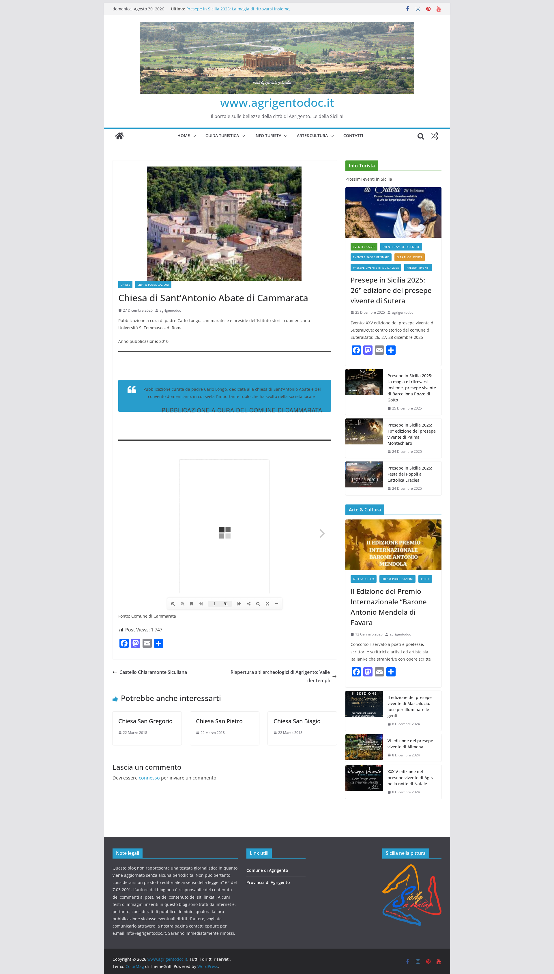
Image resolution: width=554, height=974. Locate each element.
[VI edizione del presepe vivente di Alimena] (364, 748)
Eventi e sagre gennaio (371, 257)
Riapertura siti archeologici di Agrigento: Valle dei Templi (280, 676)
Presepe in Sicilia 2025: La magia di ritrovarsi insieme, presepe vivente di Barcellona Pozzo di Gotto (412, 388)
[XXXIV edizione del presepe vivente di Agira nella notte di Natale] (364, 782)
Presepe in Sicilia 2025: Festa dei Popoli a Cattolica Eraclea (410, 474)
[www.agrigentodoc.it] (119, 136)
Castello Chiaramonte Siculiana (153, 672)
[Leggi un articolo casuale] (434, 136)
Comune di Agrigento (267, 870)
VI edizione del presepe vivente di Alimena (410, 743)
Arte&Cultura (312, 135)
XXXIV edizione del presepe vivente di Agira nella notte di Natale (411, 777)
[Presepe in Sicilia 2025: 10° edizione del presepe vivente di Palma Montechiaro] (364, 438)
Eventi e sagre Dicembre (401, 247)
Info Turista (267, 135)
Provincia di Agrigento (268, 882)
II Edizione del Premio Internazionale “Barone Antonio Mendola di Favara (389, 606)
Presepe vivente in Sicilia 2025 (376, 268)
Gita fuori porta (409, 257)
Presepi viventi (418, 268)
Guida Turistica (222, 135)
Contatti (353, 135)
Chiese (125, 285)
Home (183, 135)
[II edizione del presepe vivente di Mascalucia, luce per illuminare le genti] (364, 711)
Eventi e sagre (364, 247)
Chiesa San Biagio (297, 721)
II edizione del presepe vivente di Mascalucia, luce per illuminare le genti (410, 706)
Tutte (425, 579)
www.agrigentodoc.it (277, 102)
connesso (149, 778)
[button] (193, 136)
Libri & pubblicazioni (153, 285)
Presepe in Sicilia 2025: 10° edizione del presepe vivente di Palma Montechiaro (412, 434)
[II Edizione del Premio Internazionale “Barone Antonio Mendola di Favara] (393, 544)
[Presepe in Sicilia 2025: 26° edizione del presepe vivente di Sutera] (393, 212)
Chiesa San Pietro (219, 721)
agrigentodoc (170, 310)
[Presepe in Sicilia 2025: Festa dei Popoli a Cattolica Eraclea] (364, 478)
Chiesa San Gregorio (145, 721)
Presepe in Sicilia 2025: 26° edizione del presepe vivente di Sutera (391, 290)
